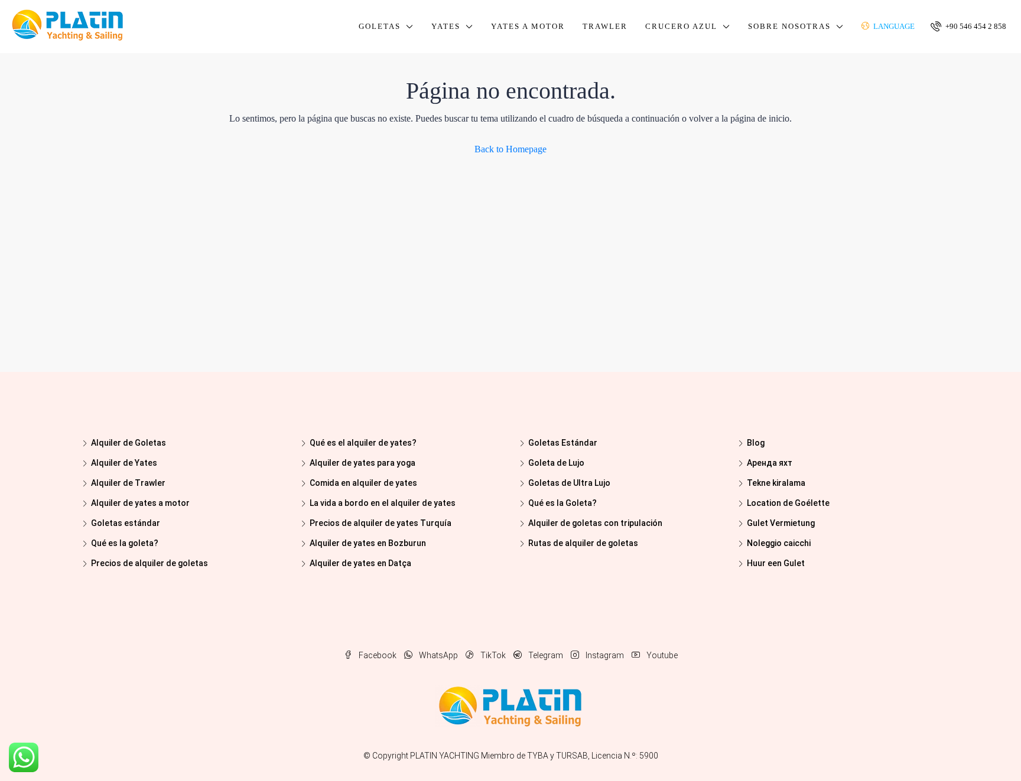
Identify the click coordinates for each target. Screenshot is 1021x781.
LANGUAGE (893, 26)
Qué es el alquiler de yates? (363, 442)
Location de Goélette (788, 503)
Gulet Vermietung (781, 523)
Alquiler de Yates (124, 463)
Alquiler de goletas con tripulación (595, 523)
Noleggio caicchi (779, 543)
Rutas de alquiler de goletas (583, 543)
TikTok (493, 655)
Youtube (661, 655)
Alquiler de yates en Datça (360, 563)
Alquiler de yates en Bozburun (368, 543)
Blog (756, 442)
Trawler (605, 26)
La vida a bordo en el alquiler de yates (383, 503)
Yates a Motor (528, 26)
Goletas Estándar (562, 442)
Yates (445, 26)
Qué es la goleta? (124, 543)
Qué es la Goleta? (562, 503)
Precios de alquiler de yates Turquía (380, 523)
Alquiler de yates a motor (140, 503)
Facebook (377, 655)
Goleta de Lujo (556, 463)
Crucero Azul (681, 26)
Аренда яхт (769, 463)
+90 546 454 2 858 (975, 26)
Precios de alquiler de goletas (149, 563)
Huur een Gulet (776, 563)
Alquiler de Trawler (128, 483)
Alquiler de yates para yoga (362, 463)
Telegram (545, 655)
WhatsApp (438, 655)
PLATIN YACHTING (444, 755)
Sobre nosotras (789, 26)
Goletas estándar (125, 523)
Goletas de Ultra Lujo (569, 483)
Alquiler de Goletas (128, 442)
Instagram (605, 655)
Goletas (380, 26)
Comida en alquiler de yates (363, 483)
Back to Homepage (510, 149)
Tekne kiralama (776, 483)
